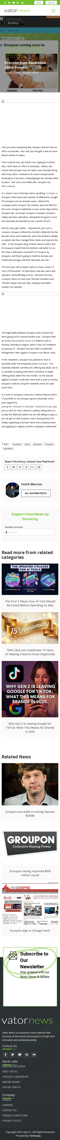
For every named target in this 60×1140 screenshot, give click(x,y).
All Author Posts (36, 493)
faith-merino (32, 72)
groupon (38, 444)
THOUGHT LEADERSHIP (15, 1076)
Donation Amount (14, 527)
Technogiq (34, 1135)
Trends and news (15, 55)
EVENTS (6, 1099)
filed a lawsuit (8, 186)
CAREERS (7, 1105)
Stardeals (43, 363)
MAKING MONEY (11, 1082)
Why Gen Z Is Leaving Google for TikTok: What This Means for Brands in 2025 (30, 727)
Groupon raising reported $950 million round (30, 873)
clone (27, 444)
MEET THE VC (9, 1071)
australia (17, 444)
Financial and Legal (29, 47)
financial (10, 47)
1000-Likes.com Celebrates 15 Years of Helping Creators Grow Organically (30, 652)
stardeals (8, 448)
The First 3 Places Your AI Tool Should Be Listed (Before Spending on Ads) (30, 603)
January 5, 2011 (12, 72)
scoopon (49, 444)
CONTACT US (9, 1110)
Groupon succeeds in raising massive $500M (30, 813)
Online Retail (39, 51)
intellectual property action (18, 340)
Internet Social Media (17, 51)
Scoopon (50, 193)
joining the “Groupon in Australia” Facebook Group (27, 406)
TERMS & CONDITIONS (15, 1115)
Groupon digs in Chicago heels (30, 930)
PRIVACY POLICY (11, 1120)
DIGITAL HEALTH (11, 1087)
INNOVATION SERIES (13, 1066)
